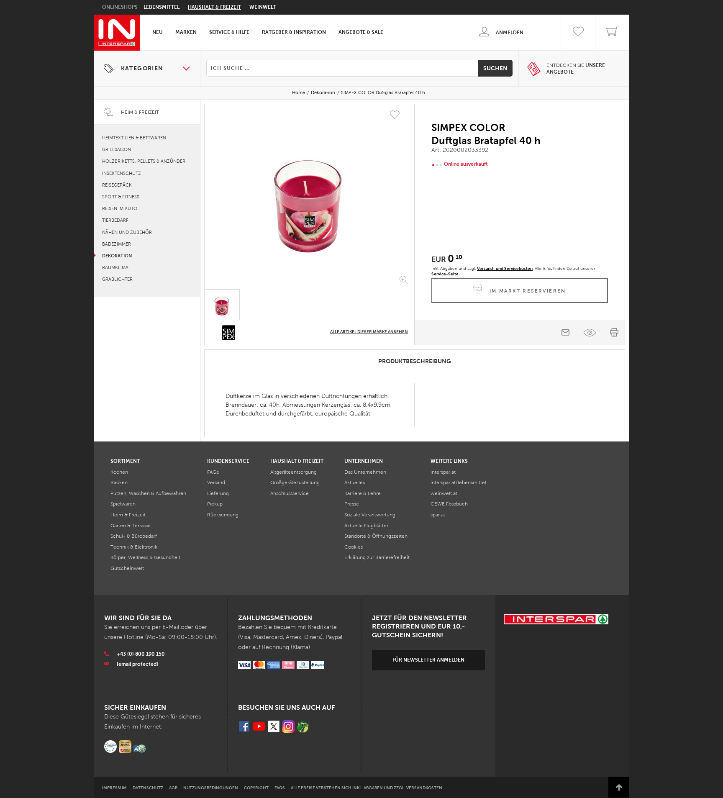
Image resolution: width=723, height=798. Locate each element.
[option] (309, 198)
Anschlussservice (289, 493)
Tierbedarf (115, 220)
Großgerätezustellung (295, 482)
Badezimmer (116, 243)
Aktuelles (354, 482)
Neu (157, 32)
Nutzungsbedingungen (210, 787)
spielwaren (123, 504)
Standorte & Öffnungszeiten (376, 536)
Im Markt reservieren (528, 291)
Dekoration (323, 92)
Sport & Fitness (120, 196)
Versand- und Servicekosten (505, 268)
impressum (114, 787)
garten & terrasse (130, 526)
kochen (119, 472)
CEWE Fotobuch (449, 504)
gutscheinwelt (127, 568)
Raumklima (115, 267)
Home (298, 92)
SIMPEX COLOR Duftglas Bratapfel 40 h (383, 92)
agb (173, 787)
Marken (186, 32)
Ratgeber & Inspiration (294, 32)
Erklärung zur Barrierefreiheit (377, 557)
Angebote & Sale (360, 32)
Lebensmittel (161, 7)
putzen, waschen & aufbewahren (148, 493)
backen (119, 482)
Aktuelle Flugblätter (366, 526)
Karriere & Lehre (362, 493)
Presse (351, 504)
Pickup (215, 504)
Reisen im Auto (119, 208)
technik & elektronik (133, 547)
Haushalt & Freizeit (214, 7)
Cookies (353, 547)
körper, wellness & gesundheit (145, 557)
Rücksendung (222, 515)
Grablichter (117, 279)
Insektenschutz (121, 173)
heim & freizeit (128, 515)
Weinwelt (262, 7)
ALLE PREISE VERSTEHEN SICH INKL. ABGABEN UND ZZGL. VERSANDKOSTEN (366, 787)
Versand (216, 482)
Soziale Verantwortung (369, 515)
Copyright (256, 787)
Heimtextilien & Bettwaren (134, 137)
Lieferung (218, 493)
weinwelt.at (444, 493)
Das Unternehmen (365, 472)
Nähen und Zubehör (127, 232)
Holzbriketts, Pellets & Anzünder (143, 161)
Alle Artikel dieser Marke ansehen (369, 331)
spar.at (438, 515)
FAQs (213, 472)
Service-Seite (445, 274)
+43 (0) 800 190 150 (141, 654)
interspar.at (443, 472)
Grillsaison (116, 149)
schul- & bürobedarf (133, 536)
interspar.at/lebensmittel (458, 482)
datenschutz (148, 787)
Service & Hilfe (229, 32)
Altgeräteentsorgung (293, 472)
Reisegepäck (117, 184)
